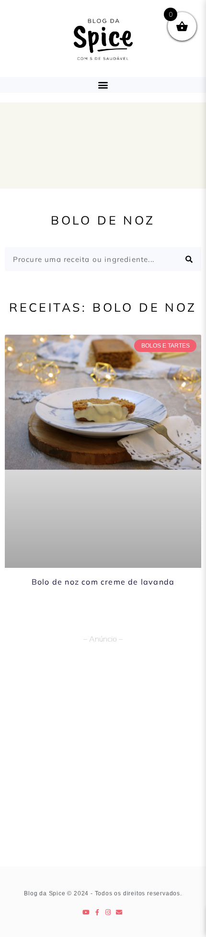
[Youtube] (86, 912)
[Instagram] (108, 912)
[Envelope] (119, 912)
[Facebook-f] (97, 912)
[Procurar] (189, 259)
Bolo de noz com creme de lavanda (103, 582)
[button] (103, 85)
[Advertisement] (103, 759)
